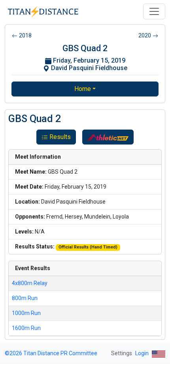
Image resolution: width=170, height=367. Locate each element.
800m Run (25, 298)
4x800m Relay (29, 283)
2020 (144, 35)
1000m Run (26, 313)
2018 (25, 35)
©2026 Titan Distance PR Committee (51, 353)
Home (82, 89)
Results (60, 137)
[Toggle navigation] (154, 11)
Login (142, 353)
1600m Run (26, 328)
